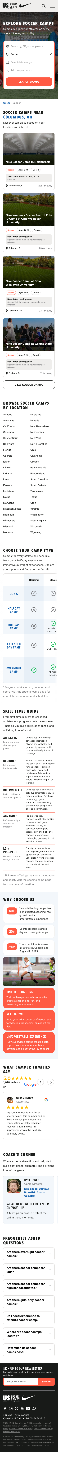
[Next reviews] (51, 1082)
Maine (6, 496)
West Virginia (38, 520)
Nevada (34, 420)
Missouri (8, 526)
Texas (33, 496)
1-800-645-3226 (35, 1418)
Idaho (6, 461)
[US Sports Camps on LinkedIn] (28, 1408)
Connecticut (10, 438)
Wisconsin (36, 526)
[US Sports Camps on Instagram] (11, 1408)
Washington (37, 514)
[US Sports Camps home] (17, 6)
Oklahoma (36, 455)
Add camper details (21, 70)
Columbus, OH (17, 117)
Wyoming (35, 532)
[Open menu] (52, 6)
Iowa (6, 479)
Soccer (15, 54)
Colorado (8, 432)
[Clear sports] (50, 54)
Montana (8, 532)
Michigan (8, 514)
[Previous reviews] (40, 1082)
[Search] (44, 6)
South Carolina (39, 479)
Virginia (34, 508)
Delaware (8, 443)
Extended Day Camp (14, 645)
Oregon (34, 461)
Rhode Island (37, 473)
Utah (33, 502)
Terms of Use (22, 1415)
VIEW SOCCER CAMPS (29, 384)
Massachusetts (12, 508)
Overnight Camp (13, 670)
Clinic (14, 593)
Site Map (7, 1415)
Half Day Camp (14, 610)
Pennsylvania (38, 467)
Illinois (7, 467)
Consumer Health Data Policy (20, 1429)
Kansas (7, 485)
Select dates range (21, 62)
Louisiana (8, 491)
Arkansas (8, 420)
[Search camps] (34, 1408)
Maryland (8, 502)
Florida (7, 449)
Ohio (33, 449)
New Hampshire (39, 426)
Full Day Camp (14, 626)
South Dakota (38, 485)
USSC (6, 103)
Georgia (7, 455)
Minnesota (9, 520)
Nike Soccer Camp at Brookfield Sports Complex (36, 1192)
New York (35, 438)
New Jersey (37, 432)
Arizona (7, 414)
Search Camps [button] (28, 81)
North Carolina (38, 443)
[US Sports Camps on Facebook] (5, 1408)
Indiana (7, 473)
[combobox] (31, 46)
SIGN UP (46, 1381)
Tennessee (36, 491)
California (9, 426)
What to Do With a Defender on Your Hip (28, 1206)
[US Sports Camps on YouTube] (22, 1408)
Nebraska (35, 414)
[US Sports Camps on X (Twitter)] (16, 1408)
